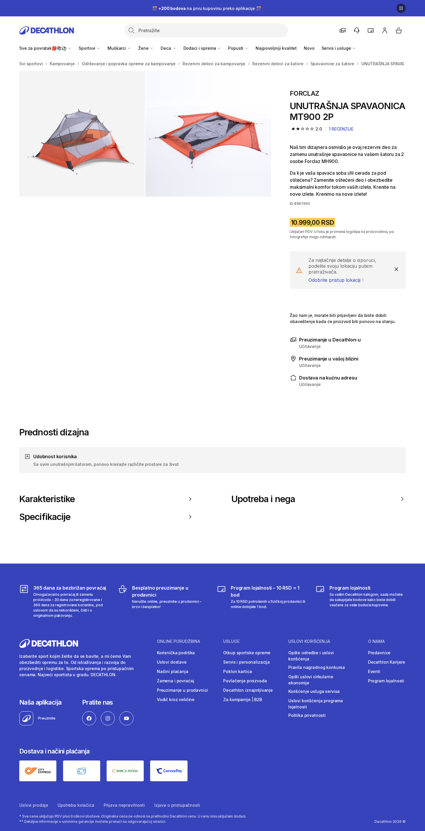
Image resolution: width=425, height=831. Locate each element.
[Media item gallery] (145, 134)
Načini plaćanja (172, 671)
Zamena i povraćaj (175, 680)
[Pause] (401, 8)
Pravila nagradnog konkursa (316, 667)
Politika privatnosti (307, 715)
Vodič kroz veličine (176, 699)
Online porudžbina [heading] (178, 641)
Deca (166, 48)
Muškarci (117, 48)
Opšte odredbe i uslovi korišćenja (311, 655)
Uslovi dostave (172, 662)
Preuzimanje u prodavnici (182, 690)
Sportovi (87, 48)
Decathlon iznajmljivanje (248, 690)
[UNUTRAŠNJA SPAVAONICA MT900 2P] (82, 134)
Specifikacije (44, 516)
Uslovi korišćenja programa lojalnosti (315, 703)
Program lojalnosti (386, 680)
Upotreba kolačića (76, 805)
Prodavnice (379, 652)
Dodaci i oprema (200, 48)
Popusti (236, 48)
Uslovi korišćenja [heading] (309, 641)
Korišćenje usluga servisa (314, 691)
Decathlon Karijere (386, 662)
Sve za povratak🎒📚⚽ (43, 48)
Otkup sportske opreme (246, 652)
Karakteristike (47, 499)
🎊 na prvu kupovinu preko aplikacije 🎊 (206, 8)
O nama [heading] (376, 641)
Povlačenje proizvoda (245, 680)
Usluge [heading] (231, 641)
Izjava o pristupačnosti (177, 805)
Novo (309, 48)
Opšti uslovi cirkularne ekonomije (310, 679)
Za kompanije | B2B (242, 699)
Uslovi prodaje (33, 805)
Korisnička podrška (176, 652)
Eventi (374, 671)
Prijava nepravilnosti (124, 805)
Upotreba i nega (263, 499)
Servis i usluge (337, 48)
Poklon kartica (237, 671)
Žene (144, 48)
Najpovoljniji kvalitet (276, 48)
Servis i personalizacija (246, 662)
